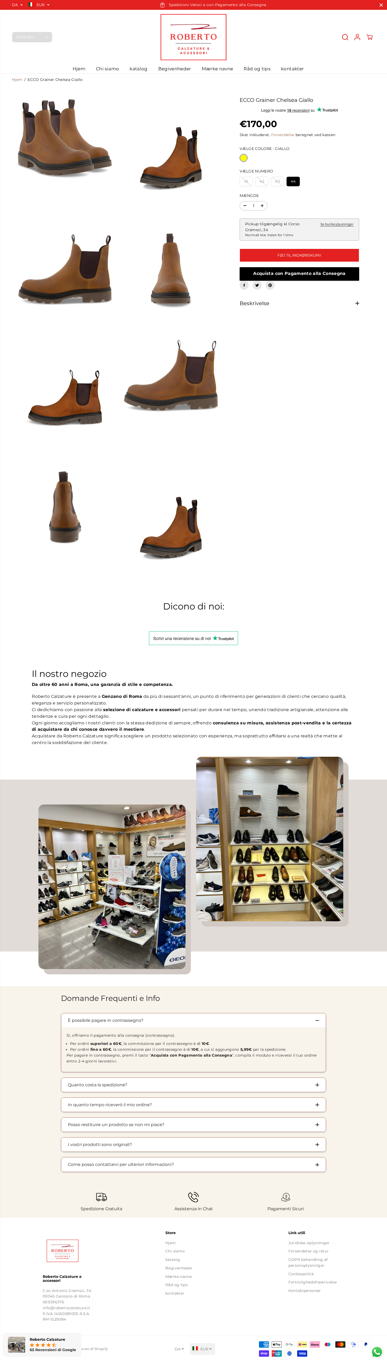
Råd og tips (257, 68)
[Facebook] (244, 285)
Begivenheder (174, 68)
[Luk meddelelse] (381, 5)
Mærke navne (217, 68)
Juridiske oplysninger (309, 1243)
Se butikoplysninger (337, 224)
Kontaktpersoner (304, 1291)
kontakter (292, 68)
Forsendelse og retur (308, 1251)
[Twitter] (257, 285)
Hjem (79, 68)
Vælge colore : (264, 148)
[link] (71, 1251)
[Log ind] (357, 37)
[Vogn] (369, 37)
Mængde (249, 195)
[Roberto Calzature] (193, 37)
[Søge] (345, 37)
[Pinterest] (270, 285)
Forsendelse (282, 135)
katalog (138, 68)
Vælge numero (256, 171)
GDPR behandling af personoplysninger (308, 1262)
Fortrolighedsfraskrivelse (312, 1282)
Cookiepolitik (301, 1274)
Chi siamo (107, 68)
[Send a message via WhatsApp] (377, 1352)
